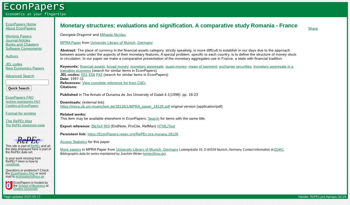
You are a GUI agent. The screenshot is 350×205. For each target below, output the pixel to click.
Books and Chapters (22, 44)
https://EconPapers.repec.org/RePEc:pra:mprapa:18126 (133, 134)
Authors (12, 56)
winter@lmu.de (154, 153)
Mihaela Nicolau (113, 35)
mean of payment (203, 66)
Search (153, 118)
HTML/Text (166, 126)
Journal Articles (18, 40)
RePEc (35, 146)
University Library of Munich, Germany (121, 42)
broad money (117, 66)
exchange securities (235, 66)
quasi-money (176, 66)
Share (313, 28)
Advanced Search (20, 76)
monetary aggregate (146, 66)
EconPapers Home (21, 24)
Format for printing (21, 113)
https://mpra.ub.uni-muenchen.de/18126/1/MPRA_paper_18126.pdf (115, 106)
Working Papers (19, 36)
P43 (99, 75)
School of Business (31, 185)
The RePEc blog (19, 121)
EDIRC (279, 149)
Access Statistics (73, 142)
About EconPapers (21, 28)
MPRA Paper (70, 42)
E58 (92, 75)
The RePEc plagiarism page (25, 125)
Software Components (24, 48)
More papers (70, 149)
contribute (12, 164)
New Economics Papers (25, 68)
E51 (84, 75)
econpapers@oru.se (30, 176)
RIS (107, 126)
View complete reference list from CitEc (114, 83)
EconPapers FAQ (20, 97)
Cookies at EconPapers (22, 105)
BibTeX (97, 126)
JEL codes (14, 64)
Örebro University (25, 188)
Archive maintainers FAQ (23, 101)
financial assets (92, 66)
